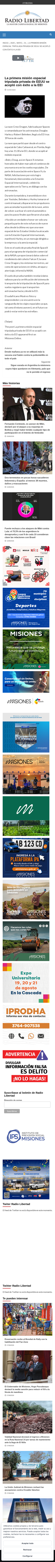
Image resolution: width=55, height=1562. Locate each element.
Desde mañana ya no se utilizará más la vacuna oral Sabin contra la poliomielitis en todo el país (26, 353)
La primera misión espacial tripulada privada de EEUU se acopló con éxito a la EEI (25, 330)
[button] (5, 34)
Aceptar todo (28, 1543)
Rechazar (27, 1549)
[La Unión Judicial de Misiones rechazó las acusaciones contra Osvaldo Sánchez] (27, 1467)
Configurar (28, 1556)
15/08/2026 (10, 487)
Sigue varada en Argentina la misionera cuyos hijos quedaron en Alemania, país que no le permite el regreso (27, 367)
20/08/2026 (10, 436)
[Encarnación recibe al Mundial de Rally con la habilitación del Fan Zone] (27, 1319)
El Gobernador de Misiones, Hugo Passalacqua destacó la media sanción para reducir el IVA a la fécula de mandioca (27, 1389)
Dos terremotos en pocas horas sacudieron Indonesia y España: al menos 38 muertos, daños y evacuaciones (27, 481)
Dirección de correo (13, 1100)
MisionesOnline (13, 338)
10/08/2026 (10, 541)
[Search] (50, 34)
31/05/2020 (11, 90)
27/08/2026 (10, 1345)
